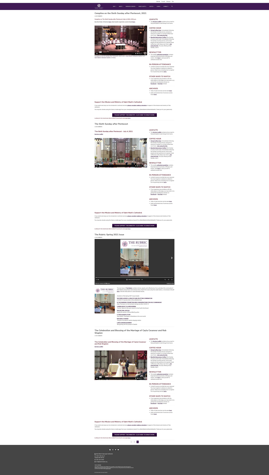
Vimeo (114, 58)
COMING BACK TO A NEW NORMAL (126, 306)
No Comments (99, 16)
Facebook (153, 84)
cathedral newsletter (162, 54)
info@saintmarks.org (101, 462)
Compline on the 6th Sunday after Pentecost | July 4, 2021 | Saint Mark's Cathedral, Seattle (118, 56)
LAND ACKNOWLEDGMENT (124, 323)
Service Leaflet (157, 22)
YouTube (160, 84)
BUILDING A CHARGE (122, 319)
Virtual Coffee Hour (156, 30)
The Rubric (129, 288)
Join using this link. (162, 35)
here (110, 22)
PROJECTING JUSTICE (123, 310)
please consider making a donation (137, 105)
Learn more (108, 468)
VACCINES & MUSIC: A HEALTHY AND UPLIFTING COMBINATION (134, 298)
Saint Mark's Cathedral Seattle (102, 58)
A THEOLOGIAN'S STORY (123, 314)
